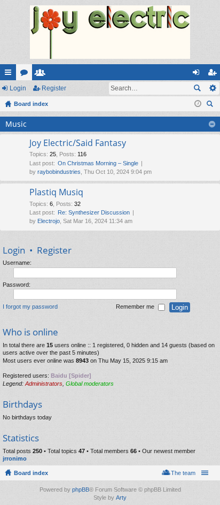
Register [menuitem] (214, 74)
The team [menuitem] (183, 473)
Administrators (43, 383)
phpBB (80, 489)
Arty (121, 497)
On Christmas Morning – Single (98, 163)
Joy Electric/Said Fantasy (77, 143)
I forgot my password (30, 307)
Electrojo (48, 221)
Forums (26, 74)
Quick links (10, 74)
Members (42, 74)
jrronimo (15, 458)
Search (197, 88)
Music (16, 124)
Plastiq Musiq (56, 192)
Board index (31, 473)
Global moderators (90, 383)
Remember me (136, 307)
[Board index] (110, 32)
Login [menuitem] (198, 74)
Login (18, 88)
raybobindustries (59, 172)
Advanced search (212, 88)
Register (54, 88)
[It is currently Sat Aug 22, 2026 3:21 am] (197, 104)
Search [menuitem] (211, 105)
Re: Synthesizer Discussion (94, 212)
